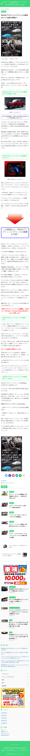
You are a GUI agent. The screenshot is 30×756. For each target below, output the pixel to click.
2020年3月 (4, 720)
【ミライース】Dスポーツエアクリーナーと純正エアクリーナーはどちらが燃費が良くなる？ (19, 611)
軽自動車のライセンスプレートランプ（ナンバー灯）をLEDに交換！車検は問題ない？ (18, 636)
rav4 (3, 482)
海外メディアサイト (17, 179)
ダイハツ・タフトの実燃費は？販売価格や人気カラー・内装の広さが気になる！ (18, 496)
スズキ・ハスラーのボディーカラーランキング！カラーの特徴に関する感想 (18, 535)
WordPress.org (5, 735)
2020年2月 (4, 723)
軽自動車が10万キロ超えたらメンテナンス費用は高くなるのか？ (14, 649)
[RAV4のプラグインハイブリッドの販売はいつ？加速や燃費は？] (16, 475)
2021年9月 (4, 715)
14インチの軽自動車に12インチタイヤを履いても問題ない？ (14, 653)
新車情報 (4, 480)
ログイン (3, 730)
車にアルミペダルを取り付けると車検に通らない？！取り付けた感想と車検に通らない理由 (18, 624)
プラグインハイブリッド (10, 482)
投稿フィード (4, 731)
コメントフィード (5, 733)
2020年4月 (4, 718)
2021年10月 (4, 712)
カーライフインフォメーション (15, 5)
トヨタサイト (17, 112)
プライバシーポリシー (15, 744)
